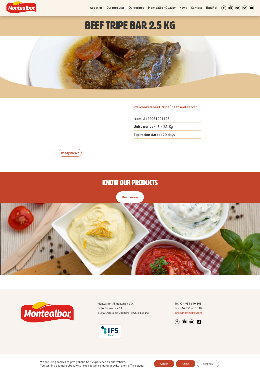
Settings (208, 364)
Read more (130, 197)
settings (140, 365)
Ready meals (70, 153)
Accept (164, 364)
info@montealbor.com (188, 313)
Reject (185, 364)
